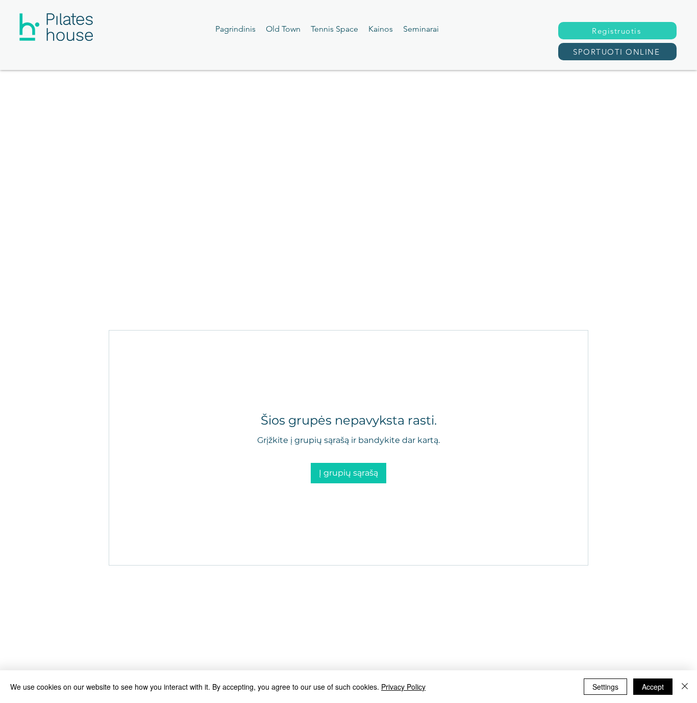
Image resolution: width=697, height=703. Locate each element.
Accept (653, 687)
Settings (605, 687)
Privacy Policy (403, 687)
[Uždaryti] (685, 686)
